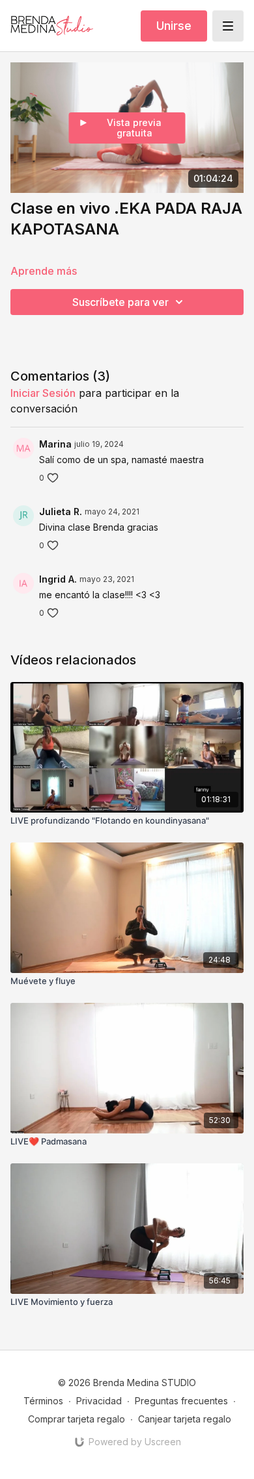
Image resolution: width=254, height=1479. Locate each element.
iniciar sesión (43, 392)
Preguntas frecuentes (181, 1400)
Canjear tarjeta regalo (184, 1418)
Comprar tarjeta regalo (76, 1418)
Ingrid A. (58, 579)
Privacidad (99, 1400)
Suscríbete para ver (120, 302)
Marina (55, 443)
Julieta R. (60, 511)
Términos (43, 1400)
